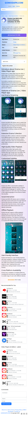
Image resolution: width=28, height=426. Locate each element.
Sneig (14, 42)
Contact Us (17, 411)
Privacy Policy (18, 410)
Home (9, 6)
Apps (14, 6)
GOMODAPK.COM (14, 2)
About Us (4, 410)
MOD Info (5, 61)
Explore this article (7, 66)
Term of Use (11, 410)
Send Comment (6, 404)
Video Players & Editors (13, 16)
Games (18, 6)
